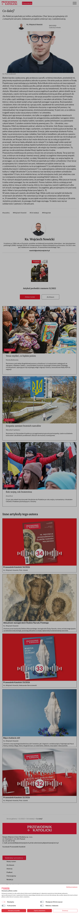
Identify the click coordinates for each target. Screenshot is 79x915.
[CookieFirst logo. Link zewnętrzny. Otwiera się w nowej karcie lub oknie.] (5, 888)
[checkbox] (4, 902)
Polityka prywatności (71, 887)
